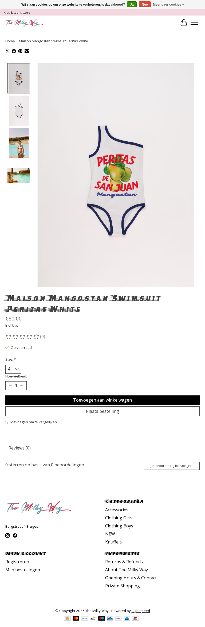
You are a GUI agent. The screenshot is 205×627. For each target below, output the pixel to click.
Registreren (17, 562)
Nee (145, 4)
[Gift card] (135, 619)
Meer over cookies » (168, 4)
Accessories (116, 510)
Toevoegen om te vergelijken (33, 422)
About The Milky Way (126, 570)
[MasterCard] (76, 619)
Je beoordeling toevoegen (171, 465)
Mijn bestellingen (22, 570)
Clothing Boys (119, 526)
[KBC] (127, 619)
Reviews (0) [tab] (20, 448)
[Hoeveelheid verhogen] (21, 385)
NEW (110, 534)
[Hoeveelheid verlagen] (10, 385)
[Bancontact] (93, 619)
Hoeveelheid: (16, 376)
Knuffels (113, 542)
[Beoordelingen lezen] (22, 336)
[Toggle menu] (194, 22)
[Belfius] (118, 619)
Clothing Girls (118, 518)
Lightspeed (141, 610)
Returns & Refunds (124, 562)
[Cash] (67, 619)
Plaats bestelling (102, 411)
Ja (132, 4)
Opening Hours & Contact (131, 578)
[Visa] (84, 619)
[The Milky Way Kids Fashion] (24, 22)
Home (10, 41)
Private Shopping (122, 586)
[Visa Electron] (110, 619)
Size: (10, 359)
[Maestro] (101, 619)
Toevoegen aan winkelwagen (102, 400)
